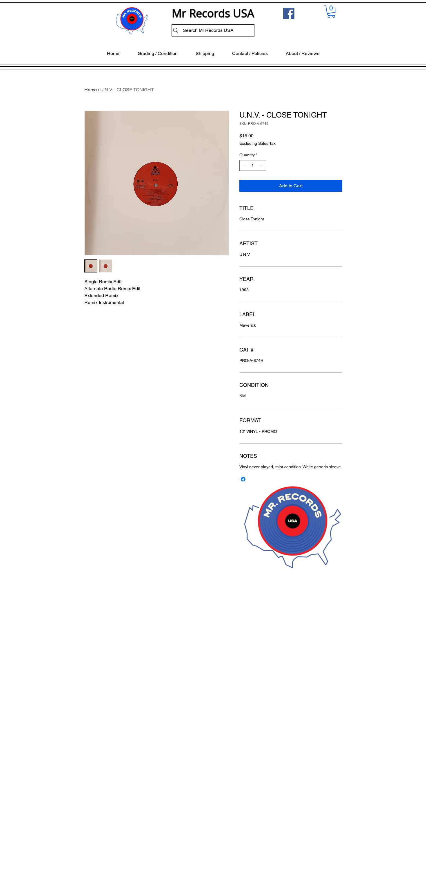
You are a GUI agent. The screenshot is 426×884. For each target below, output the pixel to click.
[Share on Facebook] (243, 479)
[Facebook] (288, 13)
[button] (331, 12)
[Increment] (261, 165)
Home (90, 89)
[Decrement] (243, 165)
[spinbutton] (252, 165)
